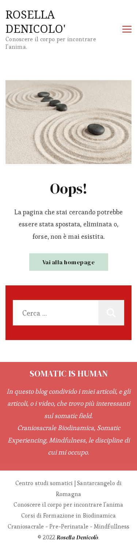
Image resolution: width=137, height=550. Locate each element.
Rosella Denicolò (77, 537)
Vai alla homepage (68, 262)
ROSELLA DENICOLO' (35, 21)
